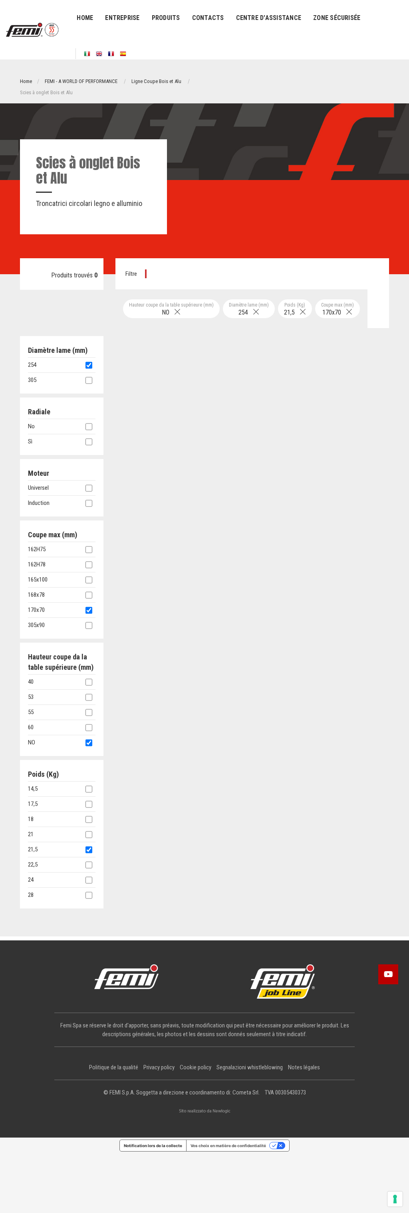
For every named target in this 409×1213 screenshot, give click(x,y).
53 (31, 696)
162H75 (37, 549)
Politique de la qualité (113, 1067)
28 (31, 894)
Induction (39, 503)
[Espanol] (123, 53)
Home (85, 18)
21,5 (295, 309)
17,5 (33, 803)
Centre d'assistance (269, 18)
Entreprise (122, 18)
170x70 (337, 309)
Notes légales (304, 1067)
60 (31, 727)
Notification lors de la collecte (153, 1145)
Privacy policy (159, 1067)
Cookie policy (195, 1067)
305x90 (36, 625)
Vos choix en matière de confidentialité (228, 1145)
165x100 (38, 579)
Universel (38, 487)
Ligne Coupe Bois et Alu (156, 81)
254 (249, 309)
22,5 (33, 864)
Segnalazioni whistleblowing (249, 1067)
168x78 (36, 594)
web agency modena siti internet (204, 1111)
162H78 (37, 564)
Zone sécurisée (336, 18)
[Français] (111, 53)
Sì (30, 441)
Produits (166, 18)
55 (31, 712)
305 (32, 380)
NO (171, 309)
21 (31, 834)
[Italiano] (87, 53)
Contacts (208, 18)
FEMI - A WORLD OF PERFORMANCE (81, 81)
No (31, 426)
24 (31, 879)
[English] (99, 53)
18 (31, 819)
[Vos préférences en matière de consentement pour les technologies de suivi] (395, 1199)
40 (31, 681)
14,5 (33, 788)
